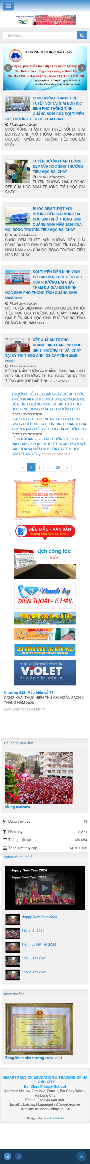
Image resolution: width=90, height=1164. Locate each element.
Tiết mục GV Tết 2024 (39, 944)
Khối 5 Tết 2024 (34, 957)
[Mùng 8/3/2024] (45, 778)
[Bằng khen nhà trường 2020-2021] (45, 1029)
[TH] (45, 69)
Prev (8, 68)
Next (82, 68)
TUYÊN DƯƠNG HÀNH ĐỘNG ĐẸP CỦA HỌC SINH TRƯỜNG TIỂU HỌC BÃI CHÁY (58, 166)
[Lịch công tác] (45, 560)
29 (58, 467)
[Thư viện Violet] (45, 671)
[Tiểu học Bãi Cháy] (45, 19)
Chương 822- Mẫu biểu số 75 (29, 687)
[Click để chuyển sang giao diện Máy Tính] (18, 1156)
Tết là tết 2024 (33, 930)
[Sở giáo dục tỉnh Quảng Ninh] (45, 633)
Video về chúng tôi (18, 856)
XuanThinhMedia (53, 1118)
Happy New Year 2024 (39, 916)
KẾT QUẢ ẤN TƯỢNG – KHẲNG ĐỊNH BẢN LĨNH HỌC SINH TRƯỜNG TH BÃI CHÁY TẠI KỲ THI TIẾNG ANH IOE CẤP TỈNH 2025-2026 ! (43, 350)
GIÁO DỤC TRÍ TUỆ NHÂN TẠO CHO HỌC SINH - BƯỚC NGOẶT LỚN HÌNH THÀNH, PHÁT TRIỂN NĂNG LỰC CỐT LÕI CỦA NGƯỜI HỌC (50, 423)
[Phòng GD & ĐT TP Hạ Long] (45, 617)
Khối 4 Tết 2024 (34, 971)
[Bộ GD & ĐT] (45, 649)
